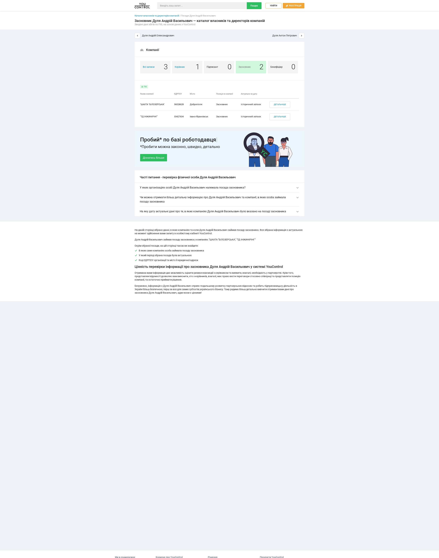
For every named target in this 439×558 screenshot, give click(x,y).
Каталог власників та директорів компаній (157, 15)
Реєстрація (293, 5)
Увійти (273, 5)
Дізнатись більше (153, 157)
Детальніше (280, 104)
